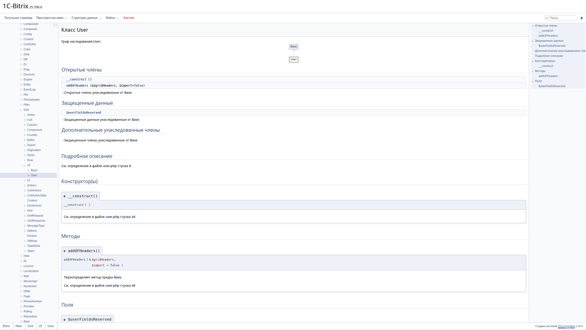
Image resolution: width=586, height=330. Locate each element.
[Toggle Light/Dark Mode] (581, 18)
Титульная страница (18, 17)
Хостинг (128, 17)
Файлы (110, 17)
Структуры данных (85, 17)
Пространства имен (49, 17)
